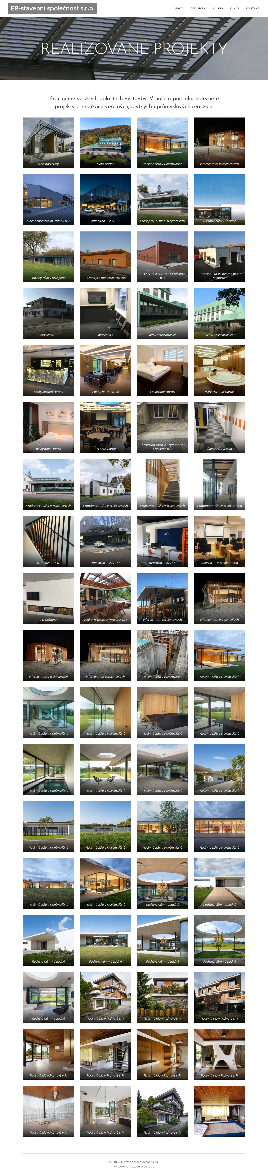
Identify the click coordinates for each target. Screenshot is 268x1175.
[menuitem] (180, 8)
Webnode (147, 1166)
